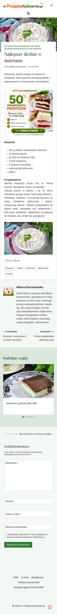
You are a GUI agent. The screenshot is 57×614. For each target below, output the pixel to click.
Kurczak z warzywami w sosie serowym (14, 336)
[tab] (23, 417)
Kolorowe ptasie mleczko (21, 403)
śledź (20, 268)
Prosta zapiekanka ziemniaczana (44, 336)
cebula (8, 274)
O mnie (25, 577)
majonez (9, 268)
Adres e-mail (13, 514)
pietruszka (43, 268)
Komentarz (12, 463)
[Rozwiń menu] (51, 5)
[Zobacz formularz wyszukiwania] (28, 13)
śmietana (30, 268)
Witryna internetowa (16, 527)
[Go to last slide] (7, 389)
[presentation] (28, 381)
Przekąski (17, 49)
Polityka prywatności (29, 582)
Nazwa (10, 501)
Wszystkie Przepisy (32, 49)
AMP (15, 577)
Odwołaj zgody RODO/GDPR (28, 587)
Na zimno (8, 46)
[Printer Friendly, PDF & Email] (12, 261)
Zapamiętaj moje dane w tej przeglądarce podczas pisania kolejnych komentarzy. (27, 535)
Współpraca (37, 577)
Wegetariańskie (21, 46)
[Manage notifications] (50, 607)
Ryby (31, 46)
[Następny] (49, 389)
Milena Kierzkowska (17, 67)
